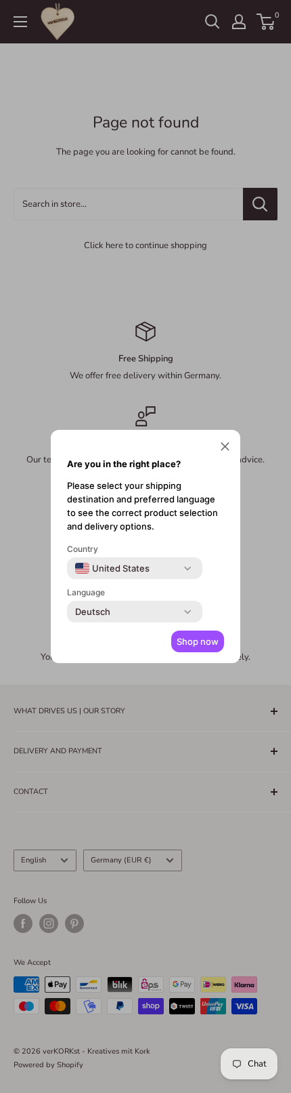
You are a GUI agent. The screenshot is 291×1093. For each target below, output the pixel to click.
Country (82, 549)
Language (86, 592)
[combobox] (112, 568)
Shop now (198, 641)
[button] (225, 448)
